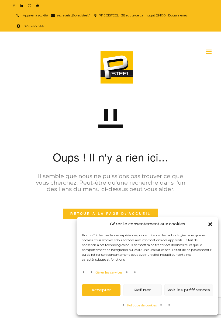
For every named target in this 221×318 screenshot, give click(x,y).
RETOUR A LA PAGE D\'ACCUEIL (110, 214)
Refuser (142, 289)
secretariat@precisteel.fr (74, 15)
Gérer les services (109, 272)
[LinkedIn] (22, 5)
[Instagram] (30, 5)
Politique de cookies (142, 305)
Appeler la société (35, 15)
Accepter (101, 289)
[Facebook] (15, 5)
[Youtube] (39, 5)
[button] (210, 224)
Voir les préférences (188, 289)
